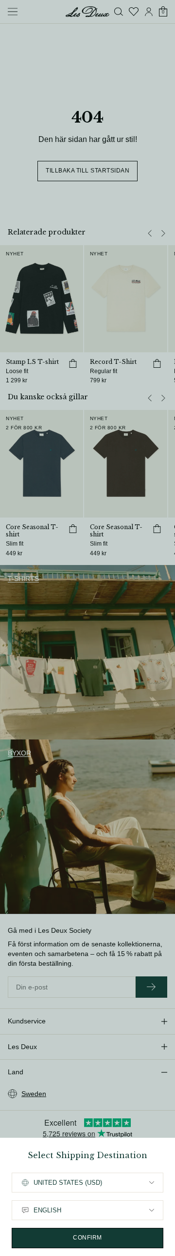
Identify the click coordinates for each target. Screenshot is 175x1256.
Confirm (87, 1237)
